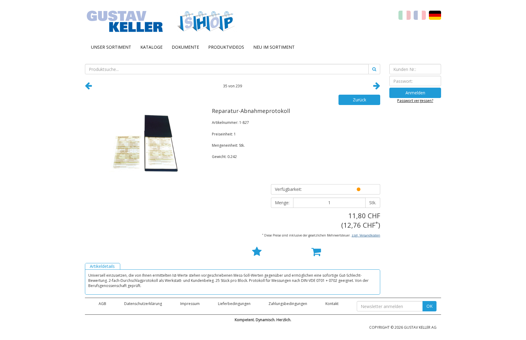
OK (429, 306)
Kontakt (331, 303)
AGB (102, 303)
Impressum (190, 303)
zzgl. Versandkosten (366, 235)
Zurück (359, 100)
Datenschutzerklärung (143, 303)
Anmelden (415, 93)
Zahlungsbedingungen (287, 303)
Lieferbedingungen (234, 303)
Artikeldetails (102, 266)
